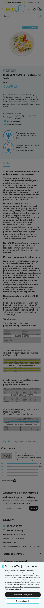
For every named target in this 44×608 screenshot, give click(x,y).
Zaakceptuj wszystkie (23, 595)
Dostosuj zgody (23, 601)
